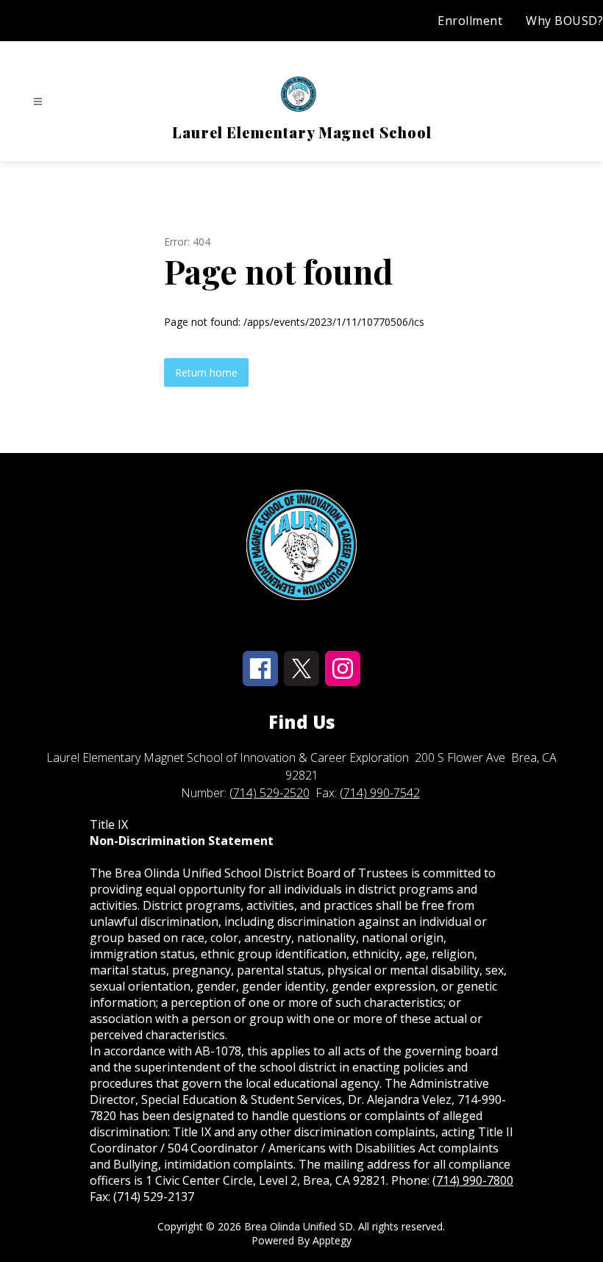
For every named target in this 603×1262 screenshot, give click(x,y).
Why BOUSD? (564, 21)
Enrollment (470, 21)
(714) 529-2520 (269, 793)
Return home (206, 372)
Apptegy (332, 1240)
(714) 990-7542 (380, 793)
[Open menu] (37, 101)
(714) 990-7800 (472, 1180)
